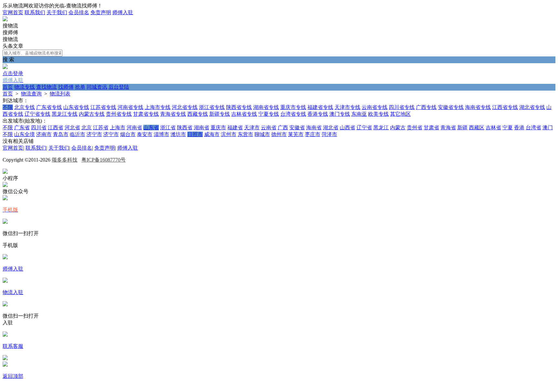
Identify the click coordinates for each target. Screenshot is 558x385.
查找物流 (46, 87)
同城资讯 (97, 87)
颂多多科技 (65, 160)
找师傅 (66, 87)
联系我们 (35, 12)
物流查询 (31, 93)
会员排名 (78, 12)
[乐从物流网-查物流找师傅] (5, 19)
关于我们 (56, 12)
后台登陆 (118, 87)
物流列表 (60, 93)
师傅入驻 (122, 12)
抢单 (80, 87)
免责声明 (100, 12)
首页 (8, 87)
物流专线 (24, 87)
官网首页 (13, 12)
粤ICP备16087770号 (103, 160)
